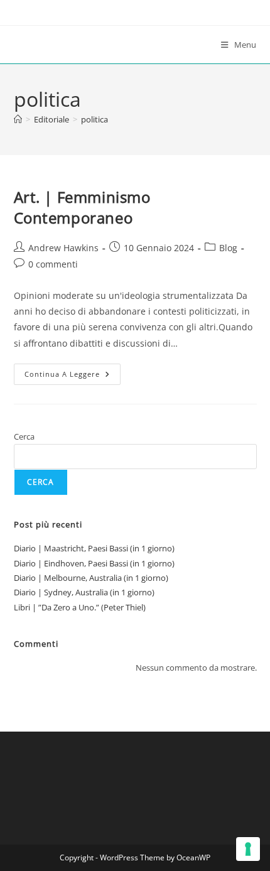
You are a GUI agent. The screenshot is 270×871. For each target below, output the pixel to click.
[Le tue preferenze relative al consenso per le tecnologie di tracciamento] (248, 849)
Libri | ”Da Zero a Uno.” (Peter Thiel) (80, 607)
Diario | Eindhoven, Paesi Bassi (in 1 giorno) (94, 563)
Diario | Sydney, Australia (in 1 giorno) (84, 592)
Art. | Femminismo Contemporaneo (82, 208)
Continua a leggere (72, 376)
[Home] (18, 119)
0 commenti (53, 264)
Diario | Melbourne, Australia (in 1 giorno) (91, 577)
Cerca (24, 436)
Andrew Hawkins (63, 248)
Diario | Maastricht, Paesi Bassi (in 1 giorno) (94, 548)
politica (94, 119)
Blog (228, 248)
